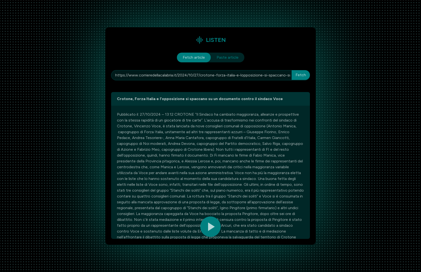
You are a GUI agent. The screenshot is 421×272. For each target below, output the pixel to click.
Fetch (301, 75)
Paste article (228, 57)
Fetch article (194, 57)
